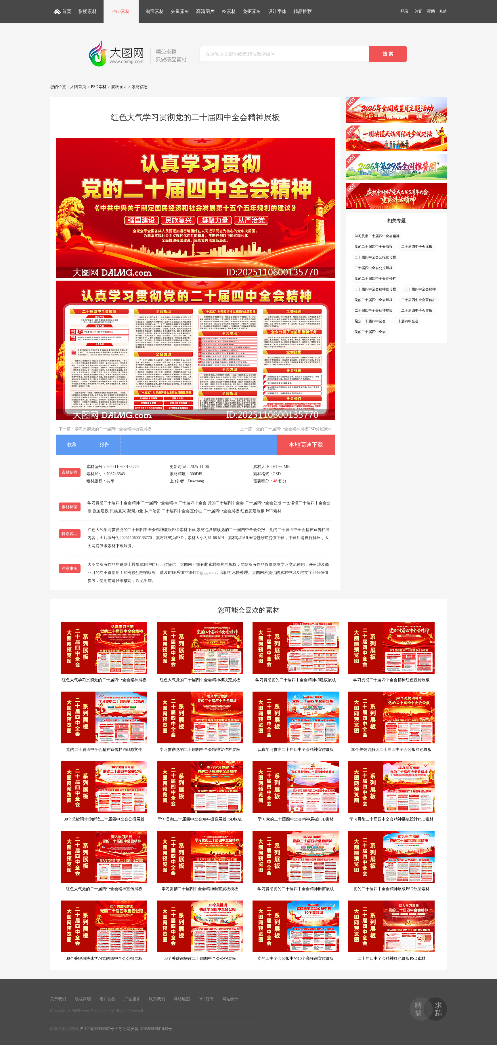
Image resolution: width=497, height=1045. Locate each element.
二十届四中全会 (406, 321)
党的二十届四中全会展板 (374, 300)
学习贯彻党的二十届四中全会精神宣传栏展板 (200, 749)
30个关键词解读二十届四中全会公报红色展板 (391, 749)
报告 (104, 444)
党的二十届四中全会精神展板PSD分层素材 (294, 429)
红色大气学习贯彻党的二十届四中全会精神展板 (104, 680)
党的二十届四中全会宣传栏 (375, 279)
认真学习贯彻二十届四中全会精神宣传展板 (295, 749)
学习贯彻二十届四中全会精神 (377, 236)
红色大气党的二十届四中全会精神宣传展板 (104, 889)
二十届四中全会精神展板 (374, 311)
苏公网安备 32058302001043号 (145, 1029)
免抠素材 (252, 11)
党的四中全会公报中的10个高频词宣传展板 (295, 958)
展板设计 (119, 87)
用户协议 (108, 999)
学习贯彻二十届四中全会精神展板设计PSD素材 (391, 819)
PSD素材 (121, 11)
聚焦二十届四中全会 (370, 321)
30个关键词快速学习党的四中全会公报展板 (104, 958)
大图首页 (78, 87)
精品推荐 (302, 11)
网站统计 (230, 999)
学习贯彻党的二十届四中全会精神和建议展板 (295, 680)
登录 (404, 11)
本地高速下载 (306, 444)
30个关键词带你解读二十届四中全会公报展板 (104, 819)
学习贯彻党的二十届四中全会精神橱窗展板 (113, 429)
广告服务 (132, 999)
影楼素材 (87, 11)
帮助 (431, 11)
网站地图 (182, 999)
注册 (419, 11)
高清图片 (205, 11)
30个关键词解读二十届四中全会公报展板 (200, 958)
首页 (66, 11)
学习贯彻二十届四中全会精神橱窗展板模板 (200, 889)
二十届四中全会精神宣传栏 (375, 289)
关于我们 (58, 999)
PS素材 (228, 11)
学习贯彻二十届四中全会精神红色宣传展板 (391, 680)
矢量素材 (180, 11)
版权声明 (83, 999)
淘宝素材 (155, 11)
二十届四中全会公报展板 (374, 268)
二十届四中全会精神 (420, 289)
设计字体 (277, 11)
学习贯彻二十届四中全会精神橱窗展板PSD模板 (200, 819)
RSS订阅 (206, 999)
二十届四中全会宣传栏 (418, 300)
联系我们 (157, 999)
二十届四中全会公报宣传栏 (375, 257)
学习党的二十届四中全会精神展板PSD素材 (296, 819)
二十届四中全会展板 (416, 311)
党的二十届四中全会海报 (374, 247)
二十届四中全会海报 (416, 247)
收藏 (72, 444)
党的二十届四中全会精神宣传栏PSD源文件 (104, 749)
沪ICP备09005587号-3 (98, 1029)
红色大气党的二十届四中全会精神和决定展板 (200, 680)
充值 (443, 11)
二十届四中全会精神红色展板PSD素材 (391, 958)
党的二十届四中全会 (370, 332)
